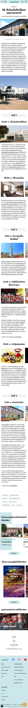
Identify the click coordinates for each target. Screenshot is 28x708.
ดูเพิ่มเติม (14, 602)
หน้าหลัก (14, 637)
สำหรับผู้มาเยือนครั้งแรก (19, 667)
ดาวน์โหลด (3, 690)
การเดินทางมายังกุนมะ (18, 670)
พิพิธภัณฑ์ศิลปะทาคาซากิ (15, 167)
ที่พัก (15, 676)
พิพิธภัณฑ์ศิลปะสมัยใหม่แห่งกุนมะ (9, 152)
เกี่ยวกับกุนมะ (4, 673)
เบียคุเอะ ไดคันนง (5, 262)
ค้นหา (2, 676)
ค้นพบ (14, 641)
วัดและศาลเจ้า (4, 498)
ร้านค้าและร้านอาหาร (12, 501)
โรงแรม (12, 505)
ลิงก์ (2, 693)
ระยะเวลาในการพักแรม (18, 679)
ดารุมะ (19, 307)
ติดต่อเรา (3, 699)
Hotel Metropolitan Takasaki (14, 202)
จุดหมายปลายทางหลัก (5, 667)
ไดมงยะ (18, 322)
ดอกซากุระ (4, 273)
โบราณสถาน (4, 501)
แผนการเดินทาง (19, 505)
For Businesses (4, 696)
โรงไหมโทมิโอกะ (5, 425)
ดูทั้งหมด (14, 553)
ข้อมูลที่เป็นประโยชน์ (18, 683)
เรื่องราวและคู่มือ (14, 645)
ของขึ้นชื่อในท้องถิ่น (5, 505)
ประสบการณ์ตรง (5, 495)
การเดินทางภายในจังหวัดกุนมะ (20, 673)
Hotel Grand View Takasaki (9, 204)
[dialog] (2, 706)
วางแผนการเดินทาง (18, 664)
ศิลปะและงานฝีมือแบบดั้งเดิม (14, 498)
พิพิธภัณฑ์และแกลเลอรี (14, 495)
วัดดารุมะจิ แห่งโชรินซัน (15, 337)
